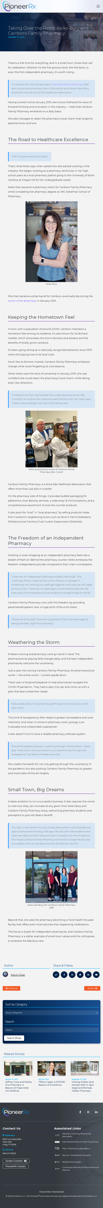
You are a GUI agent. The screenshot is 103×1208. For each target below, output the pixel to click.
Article (92, 988)
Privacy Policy (45, 1191)
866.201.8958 (9, 1153)
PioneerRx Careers (15, 1166)
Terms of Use (58, 1191)
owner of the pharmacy (22, 300)
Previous (11, 988)
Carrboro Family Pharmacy (68, 84)
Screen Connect (16, 1161)
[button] (97, 6)
